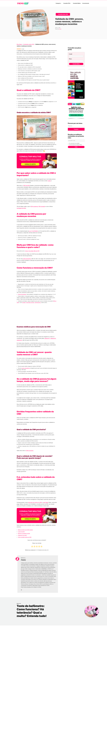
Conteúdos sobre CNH (63, 14)
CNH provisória (29, 450)
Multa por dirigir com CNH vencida (25, 529)
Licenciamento (85, 3)
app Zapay (45, 502)
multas (49, 180)
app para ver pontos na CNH (35, 502)
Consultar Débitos (76, 63)
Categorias (58, 3)
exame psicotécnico (26, 368)
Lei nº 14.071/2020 (33, 231)
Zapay (60, 28)
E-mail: (70, 54)
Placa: (70, 58)
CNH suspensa (34, 206)
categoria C (47, 338)
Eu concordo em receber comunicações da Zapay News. (75, 144)
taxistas (23, 302)
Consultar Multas (77, 3)
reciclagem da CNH (21, 208)
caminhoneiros (38, 302)
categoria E (19, 340)
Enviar (76, 146)
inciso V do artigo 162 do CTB (32, 251)
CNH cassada (41, 206)
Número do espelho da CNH (24, 533)
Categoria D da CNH (22, 535)
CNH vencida (26, 185)
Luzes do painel (21, 531)
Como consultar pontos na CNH (24, 537)
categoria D (53, 338)
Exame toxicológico (22, 294)
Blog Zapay (19, 44)
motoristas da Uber (30, 302)
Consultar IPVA (66, 3)
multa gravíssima (27, 258)
